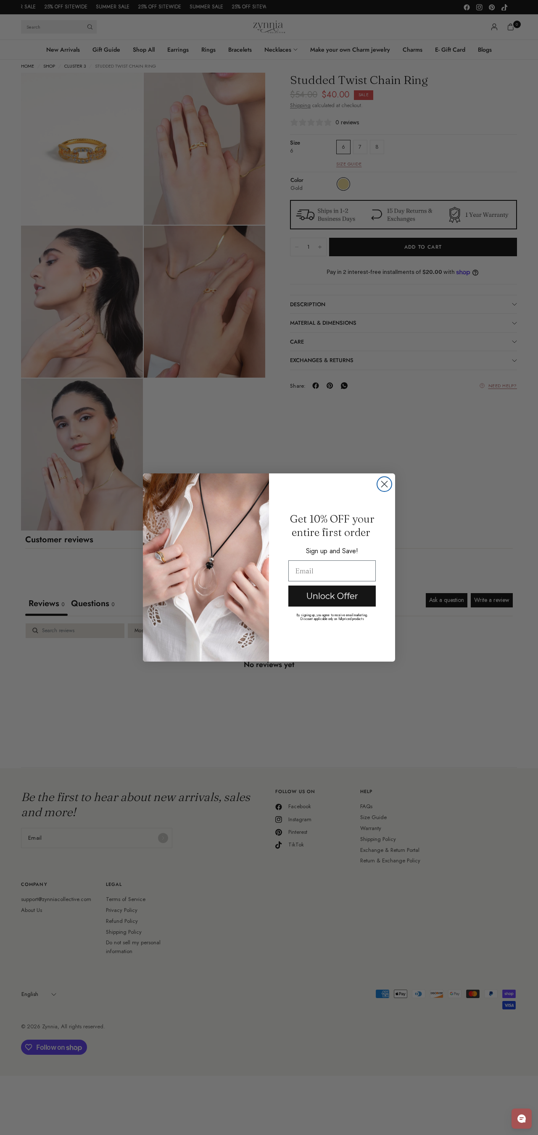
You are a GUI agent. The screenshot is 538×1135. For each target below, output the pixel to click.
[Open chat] (522, 1119)
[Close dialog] (384, 484)
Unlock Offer (332, 596)
